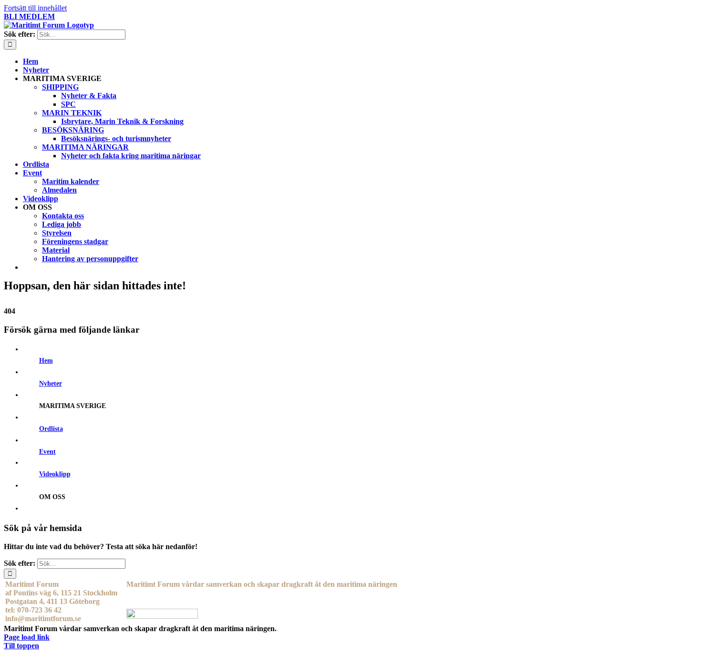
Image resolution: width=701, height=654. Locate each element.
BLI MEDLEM (29, 16)
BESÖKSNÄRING (73, 130)
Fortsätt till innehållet (35, 8)
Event (47, 451)
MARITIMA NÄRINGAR (85, 147)
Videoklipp (55, 474)
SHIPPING (60, 87)
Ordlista (51, 428)
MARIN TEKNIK (72, 113)
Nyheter (50, 383)
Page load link (27, 637)
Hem (46, 360)
